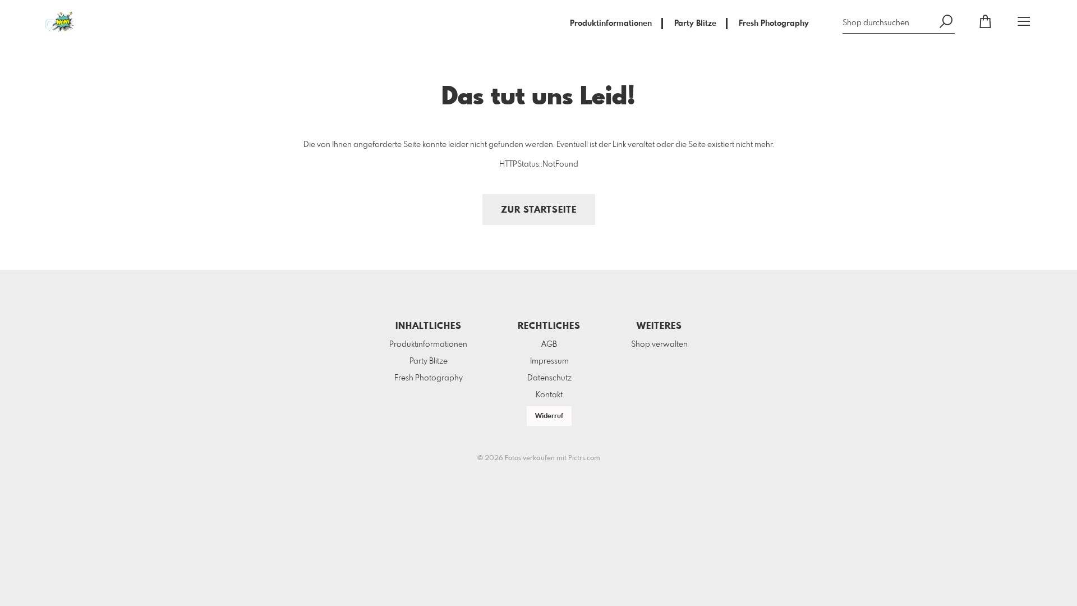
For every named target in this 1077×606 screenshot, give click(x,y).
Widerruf (549, 416)
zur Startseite (539, 210)
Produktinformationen (611, 23)
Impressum (549, 361)
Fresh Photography (774, 23)
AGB (549, 344)
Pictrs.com (584, 458)
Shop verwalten (659, 344)
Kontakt (549, 395)
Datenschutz (549, 378)
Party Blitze (695, 23)
